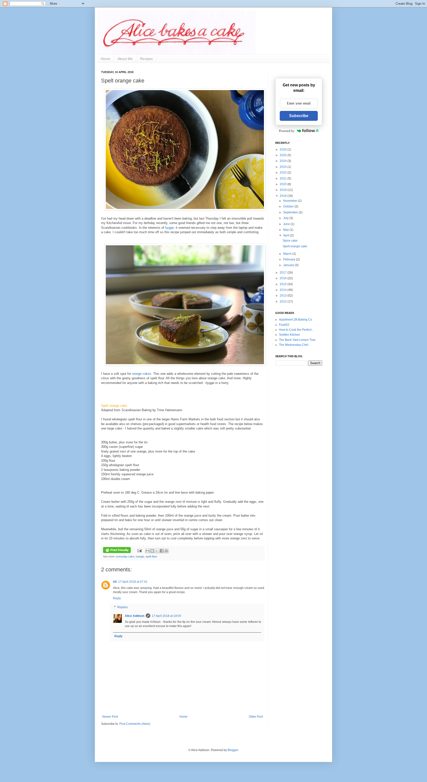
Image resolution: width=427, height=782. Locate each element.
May (286, 229)
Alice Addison (134, 616)
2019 (283, 190)
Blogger (233, 750)
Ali (115, 581)
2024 (283, 161)
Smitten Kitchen (289, 334)
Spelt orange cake (295, 246)
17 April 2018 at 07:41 (133, 581)
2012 (283, 301)
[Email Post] (139, 550)
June (287, 224)
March (287, 253)
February (289, 259)
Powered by (287, 131)
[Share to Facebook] (161, 550)
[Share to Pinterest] (166, 550)
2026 (283, 149)
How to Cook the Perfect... (296, 329)
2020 (283, 184)
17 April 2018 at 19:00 (166, 616)
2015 (283, 284)
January (289, 265)
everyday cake (125, 556)
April (286, 235)
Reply (117, 598)
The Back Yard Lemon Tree (297, 340)
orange (140, 556)
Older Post (256, 716)
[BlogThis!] (152, 550)
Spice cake (290, 240)
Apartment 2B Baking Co (295, 319)
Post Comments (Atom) (134, 724)
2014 (283, 290)
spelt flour (151, 556)
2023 (283, 167)
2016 (283, 278)
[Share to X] (156, 550)
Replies (122, 607)
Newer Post (110, 716)
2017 (283, 272)
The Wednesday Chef (293, 345)
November (290, 200)
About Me (125, 59)
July (286, 218)
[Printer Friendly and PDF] (117, 550)
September (291, 212)
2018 (283, 196)
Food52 (284, 325)
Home (105, 59)
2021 (283, 178)
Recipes (146, 59)
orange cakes (141, 374)
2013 (283, 295)
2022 (283, 172)
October (289, 206)
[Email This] (147, 550)
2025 (283, 155)
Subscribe (298, 116)
